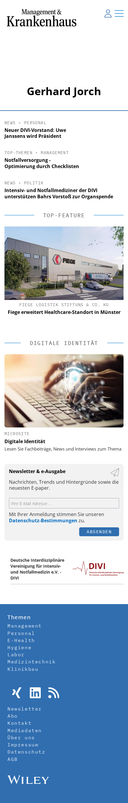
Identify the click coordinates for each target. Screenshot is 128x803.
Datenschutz (26, 752)
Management (55, 152)
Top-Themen (18, 152)
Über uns (21, 737)
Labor (16, 654)
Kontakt (19, 723)
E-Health (21, 640)
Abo (12, 716)
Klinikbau (22, 669)
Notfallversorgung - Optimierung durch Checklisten (41, 163)
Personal (35, 122)
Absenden (99, 531)
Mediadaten (24, 730)
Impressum (22, 745)
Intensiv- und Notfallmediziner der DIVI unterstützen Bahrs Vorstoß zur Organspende (58, 193)
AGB (12, 759)
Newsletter (24, 709)
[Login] (108, 13)
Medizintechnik (31, 662)
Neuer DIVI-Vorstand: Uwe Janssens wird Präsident (35, 133)
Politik (34, 183)
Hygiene (19, 647)
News (10, 122)
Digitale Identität (24, 441)
